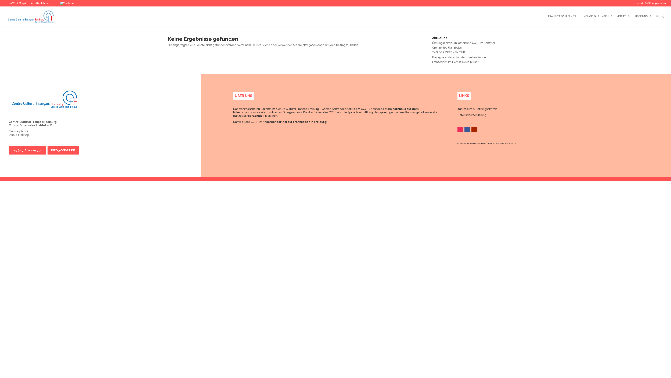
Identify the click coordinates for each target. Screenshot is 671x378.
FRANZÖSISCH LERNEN (562, 16)
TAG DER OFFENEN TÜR (448, 52)
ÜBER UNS (641, 16)
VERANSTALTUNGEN (596, 16)
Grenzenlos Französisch (447, 47)
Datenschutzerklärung (471, 115)
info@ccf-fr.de (63, 150)
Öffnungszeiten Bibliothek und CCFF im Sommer (463, 43)
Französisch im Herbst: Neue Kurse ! (455, 62)
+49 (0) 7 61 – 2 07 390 (27, 150)
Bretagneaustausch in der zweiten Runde (459, 57)
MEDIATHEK (623, 16)
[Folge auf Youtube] (474, 129)
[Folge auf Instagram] (460, 129)
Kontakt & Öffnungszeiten (650, 3)
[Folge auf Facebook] (467, 129)
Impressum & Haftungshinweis (477, 109)
